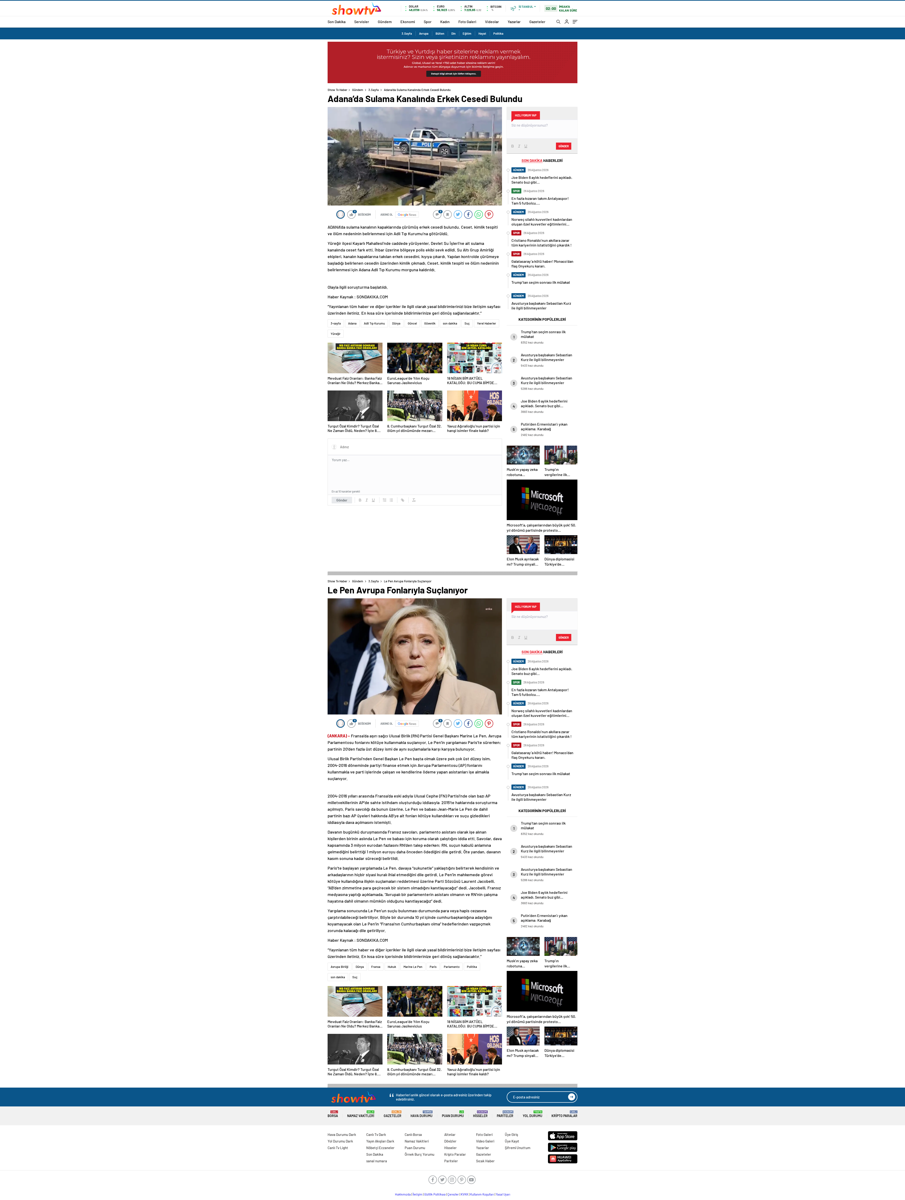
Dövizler (450, 1141)
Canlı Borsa (413, 1134)
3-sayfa (336, 323)
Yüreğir (336, 334)
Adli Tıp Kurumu (374, 323)
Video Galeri (485, 1141)
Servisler (361, 21)
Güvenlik (430, 323)
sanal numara (376, 1161)
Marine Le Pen (412, 967)
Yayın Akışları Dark (380, 1141)
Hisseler (480, 1114)
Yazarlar (514, 21)
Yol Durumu (532, 1114)
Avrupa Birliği (339, 967)
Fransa (375, 967)
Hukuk (392, 967)
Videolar (492, 21)
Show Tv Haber (337, 90)
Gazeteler (537, 21)
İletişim (417, 1194)
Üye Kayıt (512, 1141)
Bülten (440, 33)
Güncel (412, 323)
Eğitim (467, 33)
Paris (433, 967)
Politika (498, 33)
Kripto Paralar (564, 1114)
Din (453, 33)
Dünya (396, 323)
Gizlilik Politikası (435, 1194)
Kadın (445, 21)
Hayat (482, 33)
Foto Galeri (467, 21)
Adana (352, 323)
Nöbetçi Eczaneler (380, 1148)
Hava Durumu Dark (342, 1134)
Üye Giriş (511, 1134)
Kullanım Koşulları (482, 1194)
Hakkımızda (403, 1194)
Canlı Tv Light (338, 1148)
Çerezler (453, 1194)
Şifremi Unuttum (517, 1148)
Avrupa (423, 33)
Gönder (341, 500)
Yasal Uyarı (503, 1194)
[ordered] (384, 500)
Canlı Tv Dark (376, 1134)
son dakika (450, 323)
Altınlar (450, 1134)
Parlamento (452, 967)
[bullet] (391, 500)
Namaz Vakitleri (360, 1114)
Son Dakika (337, 21)
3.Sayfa (407, 33)
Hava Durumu (421, 1114)
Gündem (385, 21)
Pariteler (505, 1114)
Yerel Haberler (486, 323)
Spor (428, 21)
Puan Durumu (453, 1114)
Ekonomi (407, 21)
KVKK (464, 1194)
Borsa (333, 1114)
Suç (467, 323)
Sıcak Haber (485, 1161)
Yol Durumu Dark (340, 1141)
